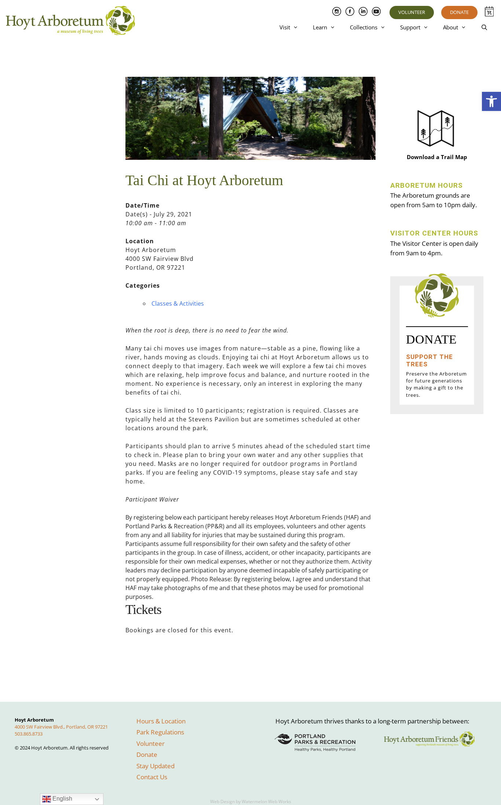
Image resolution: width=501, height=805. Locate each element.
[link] (491, 101)
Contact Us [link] (151, 777)
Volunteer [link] (411, 12)
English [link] (61, 798)
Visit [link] (284, 27)
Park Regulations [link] (160, 732)
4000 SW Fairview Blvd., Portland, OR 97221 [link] (61, 726)
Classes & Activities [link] (177, 303)
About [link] (450, 27)
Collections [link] (363, 27)
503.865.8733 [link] (29, 733)
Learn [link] (320, 27)
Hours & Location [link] (161, 721)
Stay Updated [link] (155, 766)
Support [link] (410, 27)
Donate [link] (459, 12)
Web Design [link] (222, 801)
